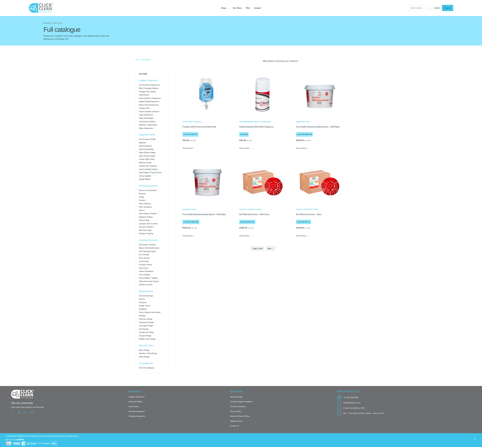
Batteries (142, 143)
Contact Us (234, 426)
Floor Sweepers (145, 207)
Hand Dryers (144, 95)
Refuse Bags (144, 220)
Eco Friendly (144, 254)
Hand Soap (143, 268)
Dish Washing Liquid (147, 251)
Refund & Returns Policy (240, 416)
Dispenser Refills (135, 402)
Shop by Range (236, 397)
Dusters (142, 200)
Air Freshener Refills (147, 139)
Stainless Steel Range (148, 353)
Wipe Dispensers (146, 128)
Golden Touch (144, 306)
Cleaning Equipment (137, 411)
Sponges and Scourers (148, 223)
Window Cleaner (145, 284)
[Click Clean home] (123, 8)
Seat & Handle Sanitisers (149, 111)
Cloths (141, 197)
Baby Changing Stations (149, 88)
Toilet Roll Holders (146, 118)
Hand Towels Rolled (147, 156)
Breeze (142, 299)
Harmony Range (146, 319)
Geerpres (143, 302)
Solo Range (143, 329)
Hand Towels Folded (147, 152)
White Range (144, 357)
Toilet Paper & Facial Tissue (150, 172)
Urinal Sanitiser (145, 176)
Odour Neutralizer (146, 271)
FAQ (248, 8)
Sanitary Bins (144, 108)
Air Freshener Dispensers (149, 85)
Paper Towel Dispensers (149, 105)
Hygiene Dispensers (137, 397)
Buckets (142, 194)
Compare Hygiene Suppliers (241, 402)
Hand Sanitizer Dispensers (150, 98)
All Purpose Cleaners (147, 245)
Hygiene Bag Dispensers (149, 101)
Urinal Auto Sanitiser (147, 121)
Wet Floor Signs (145, 230)
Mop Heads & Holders (148, 213)
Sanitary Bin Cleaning (148, 166)
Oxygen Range (145, 336)
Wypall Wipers (145, 179)
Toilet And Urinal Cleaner (149, 281)
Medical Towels (145, 163)
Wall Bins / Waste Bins (148, 125)
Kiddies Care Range (147, 339)
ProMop (142, 316)
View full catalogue (146, 368)
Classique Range (146, 326)
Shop (225, 8)
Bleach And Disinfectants (149, 248)
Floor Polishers (145, 204)
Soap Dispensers (146, 115)
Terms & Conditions (238, 406)
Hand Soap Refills (146, 149)
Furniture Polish (145, 265)
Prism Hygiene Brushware (150, 312)
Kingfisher (143, 309)
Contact (257, 8)
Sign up (447, 8)
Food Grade (144, 261)
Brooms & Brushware (148, 190)
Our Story (237, 8)
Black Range (144, 350)
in (32, 412)
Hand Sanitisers (145, 146)
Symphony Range (146, 322)
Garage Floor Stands (147, 91)
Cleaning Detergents (137, 416)
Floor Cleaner (144, 258)
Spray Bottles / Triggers (148, 278)
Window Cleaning (146, 233)
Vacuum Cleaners (146, 227)
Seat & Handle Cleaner (148, 169)
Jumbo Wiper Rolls (147, 159)
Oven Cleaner (144, 275)
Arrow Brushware (146, 296)
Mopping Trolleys (146, 217)
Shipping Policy (236, 421)
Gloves (142, 210)
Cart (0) (436, 8)
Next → (270, 248)
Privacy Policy (235, 411)
